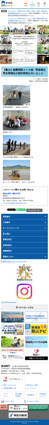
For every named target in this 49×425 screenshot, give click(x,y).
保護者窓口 (7, 251)
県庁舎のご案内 (32, 385)
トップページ (12, 11)
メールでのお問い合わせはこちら (15, 203)
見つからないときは (24, 307)
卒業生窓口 (7, 239)
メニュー (45, 4)
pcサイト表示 (9, 401)
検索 (38, 4)
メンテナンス (31, 388)
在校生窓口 (7, 245)
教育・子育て (31, 11)
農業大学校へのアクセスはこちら (15, 261)
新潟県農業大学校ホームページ (17, 13)
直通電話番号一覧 (9, 388)
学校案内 (6, 217)
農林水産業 (40, 18)
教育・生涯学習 (42, 11)
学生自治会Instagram (8, 302)
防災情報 (26, 4)
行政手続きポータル (32, 4)
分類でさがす (22, 11)
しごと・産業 (31, 18)
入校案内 (6, 222)
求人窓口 (6, 234)
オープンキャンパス (11, 228)
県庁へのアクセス (9, 385)
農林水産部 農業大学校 (11, 193)
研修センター (8, 256)
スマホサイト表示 (33, 401)
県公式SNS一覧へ (34, 210)
